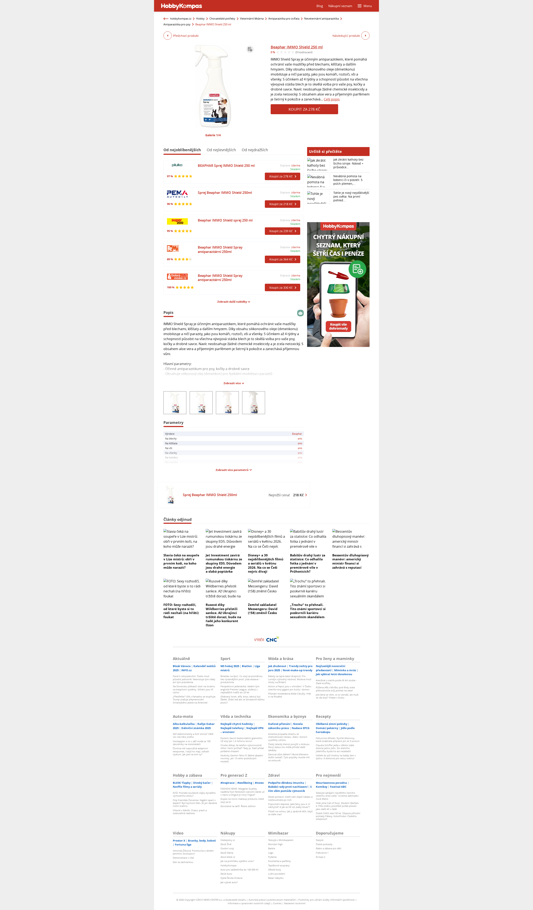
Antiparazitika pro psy (177, 24)
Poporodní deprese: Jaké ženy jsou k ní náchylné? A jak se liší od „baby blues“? (289, 805)
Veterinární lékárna (252, 18)
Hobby (200, 18)
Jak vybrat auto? (229, 882)
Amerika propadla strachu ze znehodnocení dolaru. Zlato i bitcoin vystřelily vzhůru (287, 737)
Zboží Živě (225, 844)
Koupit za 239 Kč (281, 231)
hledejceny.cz (227, 840)
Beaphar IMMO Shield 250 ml (297, 47)
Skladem (295, 169)
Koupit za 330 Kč (281, 288)
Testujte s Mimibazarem (280, 840)
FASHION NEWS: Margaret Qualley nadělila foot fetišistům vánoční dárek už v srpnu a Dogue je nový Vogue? (242, 791)
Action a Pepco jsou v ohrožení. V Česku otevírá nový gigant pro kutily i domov (289, 688)
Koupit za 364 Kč (281, 259)
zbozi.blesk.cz (227, 856)
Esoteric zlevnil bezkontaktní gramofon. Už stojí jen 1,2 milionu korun (241, 740)
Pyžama (272, 856)
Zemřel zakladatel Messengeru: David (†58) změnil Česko (263, 609)
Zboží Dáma (226, 852)
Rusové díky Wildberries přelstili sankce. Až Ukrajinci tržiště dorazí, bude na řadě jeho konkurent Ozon (223, 615)
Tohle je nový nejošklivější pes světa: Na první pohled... (351, 196)
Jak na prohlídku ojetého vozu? (237, 861)
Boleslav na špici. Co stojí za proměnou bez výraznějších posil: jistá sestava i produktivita (241, 679)
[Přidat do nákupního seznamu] (250, 49)
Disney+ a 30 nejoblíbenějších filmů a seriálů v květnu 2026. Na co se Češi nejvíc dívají (265, 563)
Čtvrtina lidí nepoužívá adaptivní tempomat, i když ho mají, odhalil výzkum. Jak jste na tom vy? (191, 751)
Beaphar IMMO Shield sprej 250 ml (225, 220)
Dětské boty (274, 869)
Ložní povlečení (276, 873)
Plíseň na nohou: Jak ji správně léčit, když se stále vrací (290, 813)
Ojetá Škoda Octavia (231, 877)
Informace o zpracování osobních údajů (249, 903)
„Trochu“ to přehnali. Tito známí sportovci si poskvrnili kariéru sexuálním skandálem (308, 611)
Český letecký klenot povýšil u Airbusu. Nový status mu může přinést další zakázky (289, 747)
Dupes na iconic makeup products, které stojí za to (242, 800)
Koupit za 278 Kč (304, 109)
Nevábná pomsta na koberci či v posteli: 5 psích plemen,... (347, 180)
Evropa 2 (320, 856)
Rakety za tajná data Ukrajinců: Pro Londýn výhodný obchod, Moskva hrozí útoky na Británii (289, 679)
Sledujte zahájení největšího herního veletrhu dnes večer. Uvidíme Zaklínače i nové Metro (337, 795)
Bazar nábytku (276, 877)
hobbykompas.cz (180, 18)
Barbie (271, 848)
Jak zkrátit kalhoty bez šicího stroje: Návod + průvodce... (348, 163)
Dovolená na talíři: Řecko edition (238, 806)
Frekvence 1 (322, 852)
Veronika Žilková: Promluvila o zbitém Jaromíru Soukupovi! (193, 852)
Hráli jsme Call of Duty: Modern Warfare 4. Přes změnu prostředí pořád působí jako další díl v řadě (337, 806)
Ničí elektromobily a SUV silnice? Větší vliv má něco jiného (193, 735)
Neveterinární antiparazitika (321, 18)
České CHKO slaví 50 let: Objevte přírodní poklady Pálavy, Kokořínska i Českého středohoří (338, 816)
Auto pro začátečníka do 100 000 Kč (239, 869)
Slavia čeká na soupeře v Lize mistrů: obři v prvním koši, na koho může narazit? (181, 561)
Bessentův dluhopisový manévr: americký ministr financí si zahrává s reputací (350, 561)
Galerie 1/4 (213, 135)
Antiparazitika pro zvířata (283, 18)
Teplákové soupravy (279, 865)
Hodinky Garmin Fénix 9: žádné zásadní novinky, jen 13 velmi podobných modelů (241, 758)
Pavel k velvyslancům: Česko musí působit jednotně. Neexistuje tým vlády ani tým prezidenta (194, 679)
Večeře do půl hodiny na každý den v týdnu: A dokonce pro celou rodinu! (336, 757)
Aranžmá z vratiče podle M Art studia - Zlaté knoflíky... (336, 682)
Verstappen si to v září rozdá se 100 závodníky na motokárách (191, 743)
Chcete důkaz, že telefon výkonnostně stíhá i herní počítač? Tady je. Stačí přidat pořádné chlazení (242, 748)
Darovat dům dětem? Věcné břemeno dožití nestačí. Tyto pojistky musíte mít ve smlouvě (289, 757)
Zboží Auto (226, 873)
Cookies (277, 903)
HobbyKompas (228, 865)
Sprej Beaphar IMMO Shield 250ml (225, 192)
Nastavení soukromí (294, 903)
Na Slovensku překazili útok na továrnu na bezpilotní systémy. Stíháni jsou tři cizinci (194, 689)
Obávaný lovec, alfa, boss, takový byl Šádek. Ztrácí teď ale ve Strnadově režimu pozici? (242, 699)
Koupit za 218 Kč (281, 204)
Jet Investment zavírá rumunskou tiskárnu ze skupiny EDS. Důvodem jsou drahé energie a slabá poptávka (224, 563)
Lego (270, 852)
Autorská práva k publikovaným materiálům (272, 899)
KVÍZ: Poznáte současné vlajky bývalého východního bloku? (194, 794)
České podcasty (324, 844)
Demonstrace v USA (183, 857)
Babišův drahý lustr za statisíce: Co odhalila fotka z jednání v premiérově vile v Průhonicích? (307, 563)
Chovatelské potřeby (222, 18)
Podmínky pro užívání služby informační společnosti (326, 899)
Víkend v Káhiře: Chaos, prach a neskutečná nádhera (190, 812)
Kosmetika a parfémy (279, 861)
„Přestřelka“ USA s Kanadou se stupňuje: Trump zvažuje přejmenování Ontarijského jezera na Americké (194, 699)
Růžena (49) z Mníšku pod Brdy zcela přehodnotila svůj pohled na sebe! (335, 689)
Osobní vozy (227, 848)
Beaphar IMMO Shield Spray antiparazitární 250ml (220, 249)
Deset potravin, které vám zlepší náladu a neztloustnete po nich (290, 798)
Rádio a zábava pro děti (328, 848)
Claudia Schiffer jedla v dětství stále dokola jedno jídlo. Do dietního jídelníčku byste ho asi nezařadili (335, 748)
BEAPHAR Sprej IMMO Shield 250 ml (226, 165)
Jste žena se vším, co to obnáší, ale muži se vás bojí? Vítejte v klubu (337, 696)
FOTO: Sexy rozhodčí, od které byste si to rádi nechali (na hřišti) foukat (181, 611)
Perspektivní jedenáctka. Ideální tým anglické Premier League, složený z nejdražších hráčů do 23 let (239, 689)
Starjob (320, 840)
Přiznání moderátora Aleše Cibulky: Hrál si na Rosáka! (289, 695)
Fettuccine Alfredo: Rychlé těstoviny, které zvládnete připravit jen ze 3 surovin (338, 740)
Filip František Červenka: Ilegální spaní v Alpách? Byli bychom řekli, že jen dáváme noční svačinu (195, 803)
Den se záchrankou (183, 862)
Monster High (275, 844)
